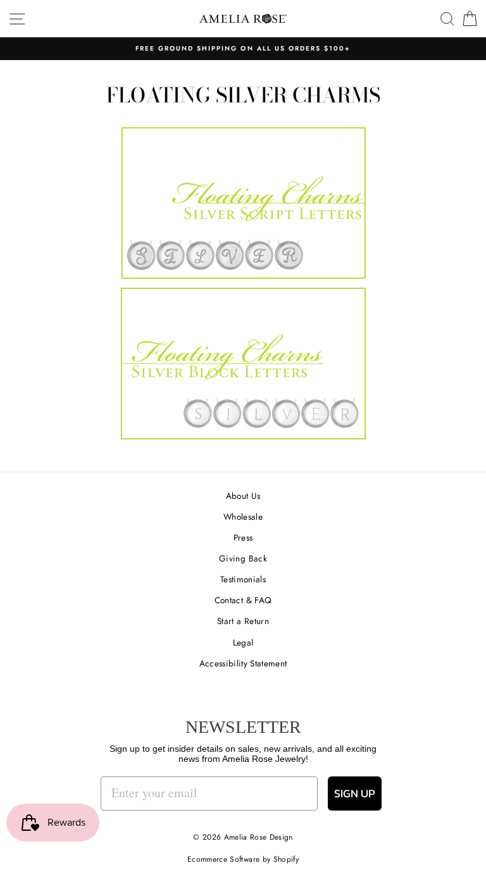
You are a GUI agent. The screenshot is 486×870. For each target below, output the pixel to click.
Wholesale (243, 516)
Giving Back (243, 558)
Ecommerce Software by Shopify (243, 859)
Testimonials (243, 579)
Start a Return (243, 621)
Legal (243, 642)
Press (243, 537)
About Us (243, 495)
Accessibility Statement (243, 663)
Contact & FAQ (243, 600)
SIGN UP (354, 793)
